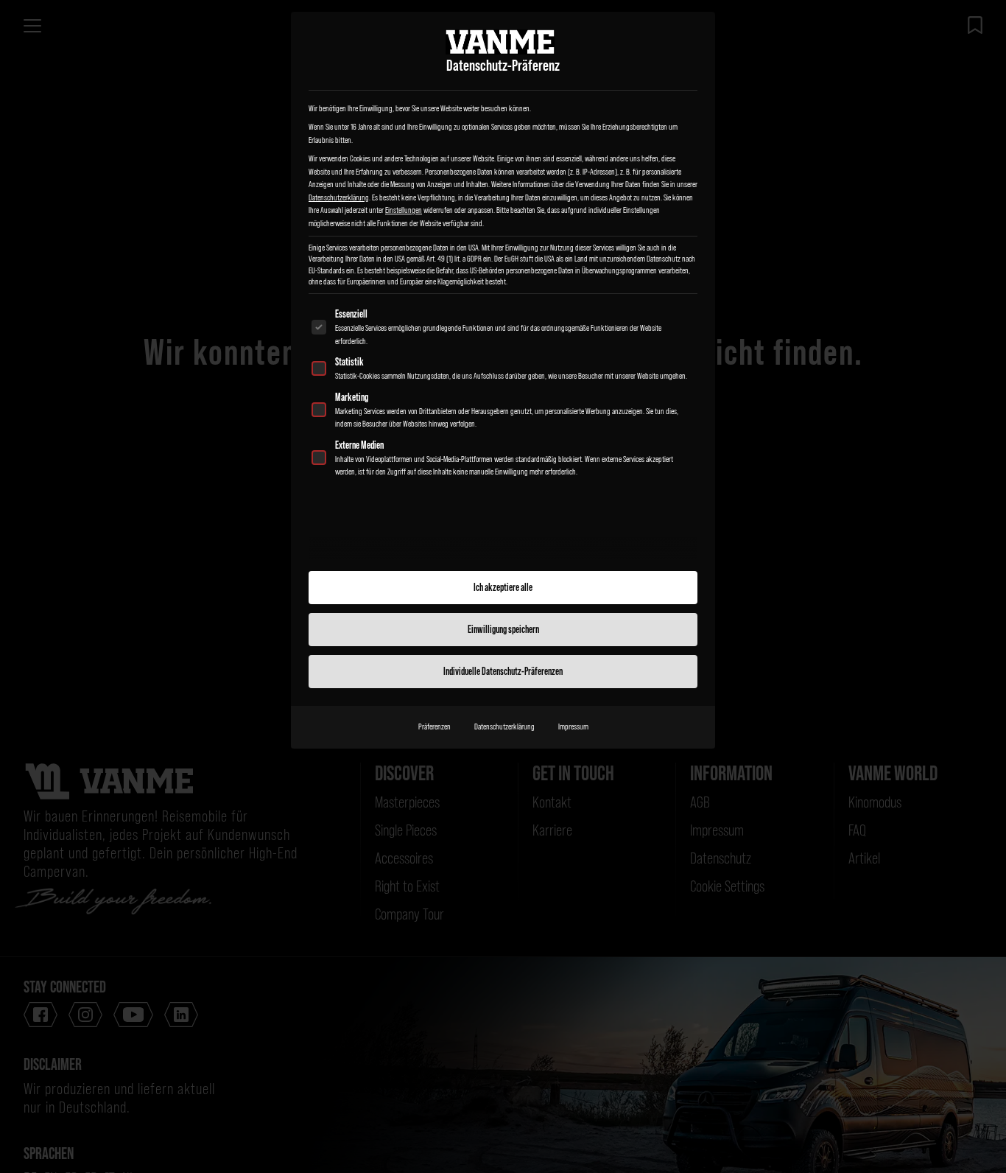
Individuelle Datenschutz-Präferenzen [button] (503, 671)
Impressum (573, 726)
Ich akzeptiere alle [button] (503, 587)
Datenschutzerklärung (339, 197)
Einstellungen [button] (403, 210)
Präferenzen (434, 726)
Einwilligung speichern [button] (503, 629)
